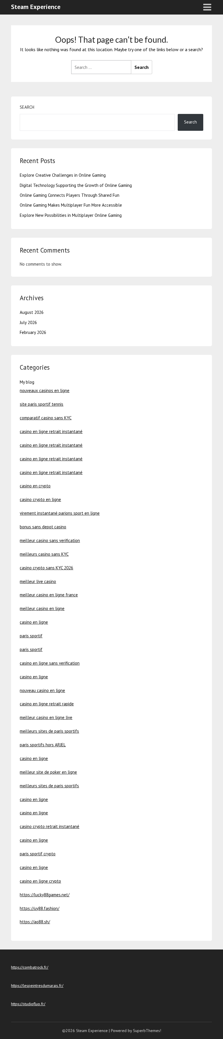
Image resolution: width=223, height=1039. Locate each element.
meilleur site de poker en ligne (48, 772)
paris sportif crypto (37, 853)
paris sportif (31, 636)
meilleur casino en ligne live (46, 717)
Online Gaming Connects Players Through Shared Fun (69, 195)
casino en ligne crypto (40, 881)
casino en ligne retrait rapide (47, 704)
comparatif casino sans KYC (45, 418)
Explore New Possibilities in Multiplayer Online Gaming (71, 215)
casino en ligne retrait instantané (51, 431)
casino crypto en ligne (40, 499)
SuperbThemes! (147, 1030)
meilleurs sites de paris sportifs (49, 731)
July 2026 (28, 322)
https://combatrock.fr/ (29, 967)
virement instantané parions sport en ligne (60, 513)
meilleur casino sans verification (50, 540)
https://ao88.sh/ (35, 921)
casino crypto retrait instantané (49, 826)
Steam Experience (35, 7)
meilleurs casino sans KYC (44, 554)
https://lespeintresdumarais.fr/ (37, 985)
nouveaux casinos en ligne (44, 390)
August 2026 (32, 312)
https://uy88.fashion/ (39, 908)
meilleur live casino (38, 581)
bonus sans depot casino (43, 527)
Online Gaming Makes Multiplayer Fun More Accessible (71, 205)
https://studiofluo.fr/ (28, 1003)
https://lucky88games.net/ (44, 894)
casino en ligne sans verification (50, 663)
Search (27, 107)
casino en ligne (34, 622)
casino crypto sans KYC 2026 (46, 568)
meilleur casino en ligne (42, 608)
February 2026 (33, 332)
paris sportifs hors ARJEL (43, 744)
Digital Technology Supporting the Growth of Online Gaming (76, 185)
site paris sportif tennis (41, 404)
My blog (27, 382)
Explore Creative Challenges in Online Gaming (63, 175)
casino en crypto (35, 486)
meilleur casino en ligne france (49, 595)
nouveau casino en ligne (42, 690)
